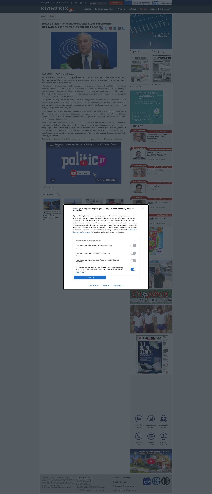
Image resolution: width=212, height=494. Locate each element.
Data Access (106, 285)
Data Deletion (93, 285)
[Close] (144, 209)
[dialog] (106, 247)
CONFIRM (90, 277)
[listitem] (106, 240)
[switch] (133, 245)
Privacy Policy (118, 285)
